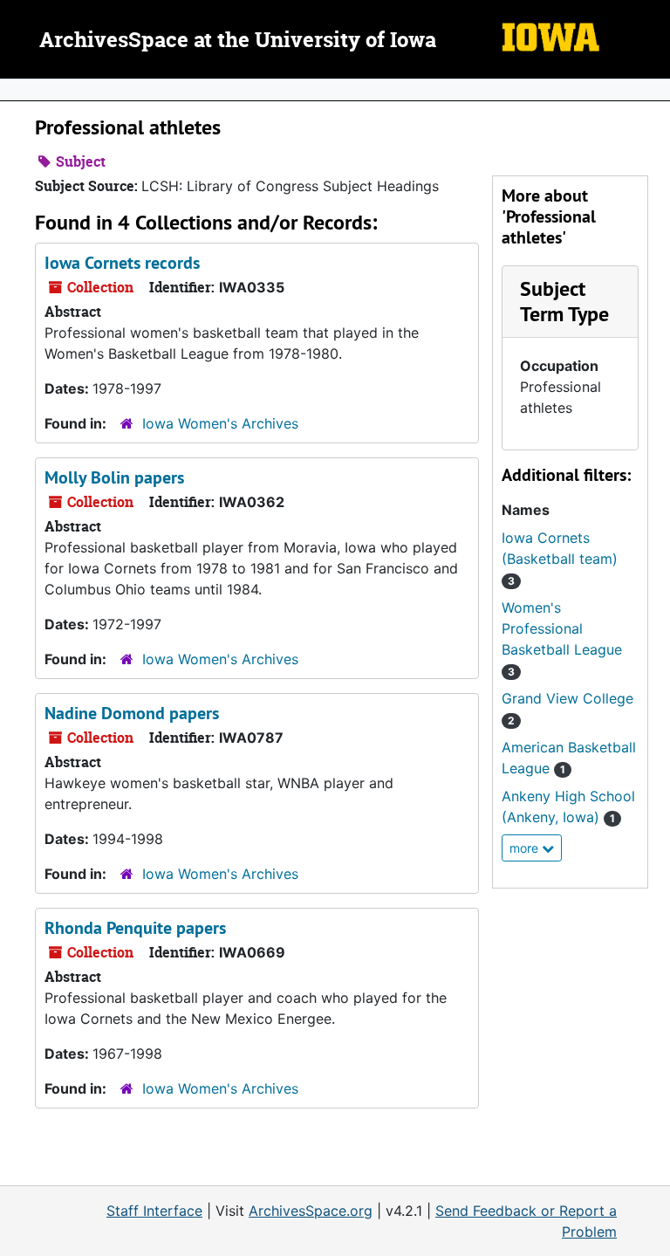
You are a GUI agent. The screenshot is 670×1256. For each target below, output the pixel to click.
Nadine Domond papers (131, 713)
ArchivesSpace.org (311, 1210)
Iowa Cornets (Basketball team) (560, 558)
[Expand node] (652, 89)
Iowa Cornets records (122, 262)
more (525, 848)
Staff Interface (154, 1210)
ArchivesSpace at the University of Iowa (237, 41)
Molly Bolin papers (114, 477)
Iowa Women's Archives (220, 423)
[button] (564, 301)
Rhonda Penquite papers (135, 927)
